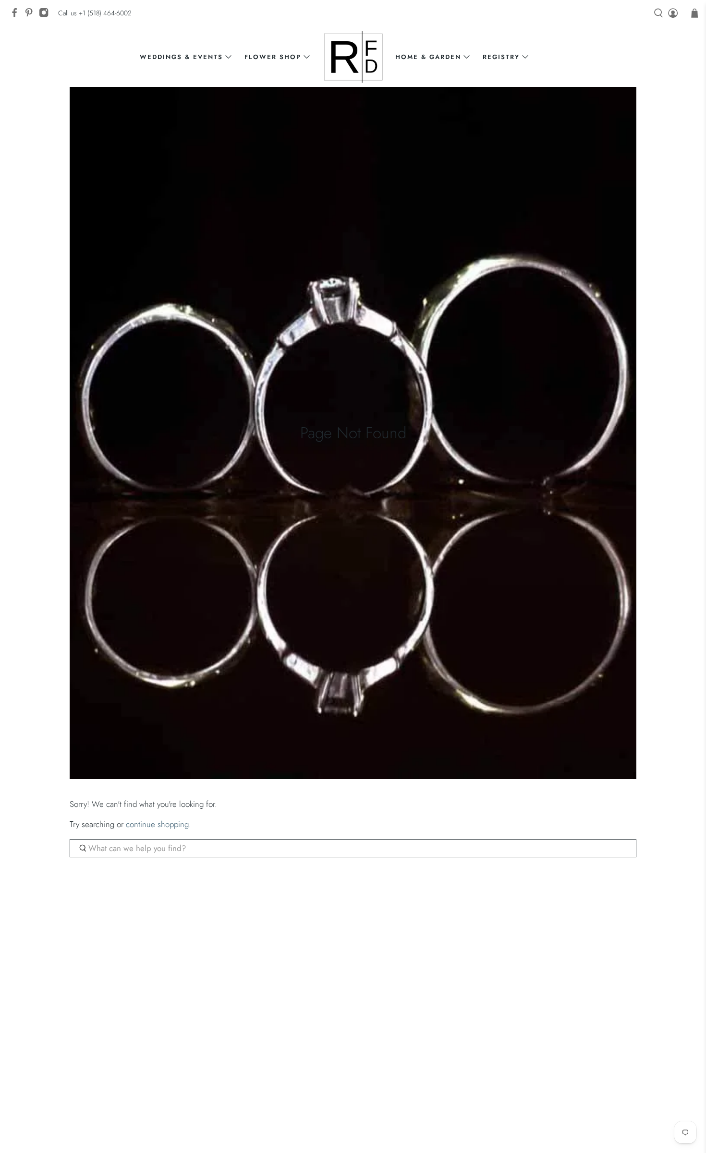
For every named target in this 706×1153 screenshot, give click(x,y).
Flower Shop (272, 56)
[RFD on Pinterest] (31, 15)
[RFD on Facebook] (17, 15)
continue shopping (157, 824)
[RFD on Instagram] (46, 15)
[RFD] (353, 57)
